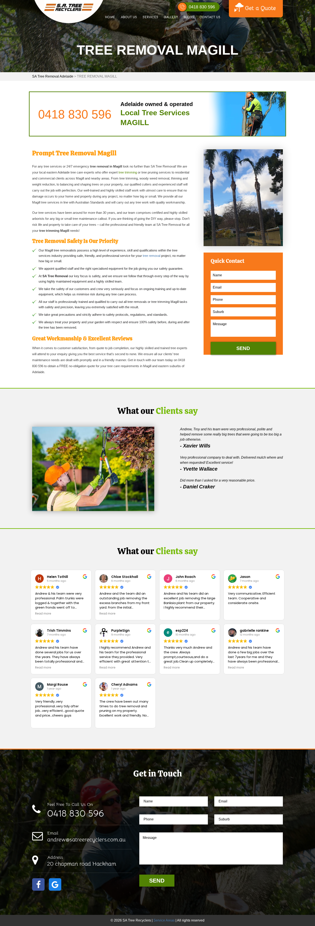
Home (110, 17)
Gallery (171, 17)
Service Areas (164, 920)
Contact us (210, 17)
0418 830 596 (202, 6)
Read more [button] (43, 614)
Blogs (188, 17)
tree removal (151, 255)
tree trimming (127, 172)
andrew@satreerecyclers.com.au (86, 836)
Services (150, 17)
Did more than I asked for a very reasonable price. (217, 480)
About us (129, 17)
